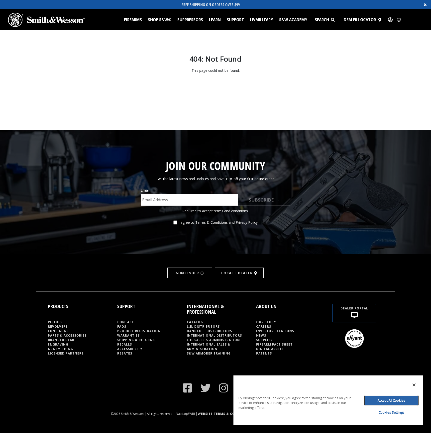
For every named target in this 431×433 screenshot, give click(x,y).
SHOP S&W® (159, 19)
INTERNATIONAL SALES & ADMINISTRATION (208, 346)
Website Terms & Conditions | (226, 414)
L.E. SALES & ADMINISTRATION (213, 340)
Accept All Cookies (391, 400)
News (261, 335)
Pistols (55, 322)
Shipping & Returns (136, 340)
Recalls (124, 344)
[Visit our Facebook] (187, 388)
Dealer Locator (360, 19)
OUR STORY (266, 322)
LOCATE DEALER (237, 273)
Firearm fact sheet (274, 344)
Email (145, 190)
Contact (125, 322)
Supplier (264, 340)
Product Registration (139, 331)
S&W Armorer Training (209, 353)
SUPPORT (235, 19)
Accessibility (129, 349)
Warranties (128, 335)
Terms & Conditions (211, 222)
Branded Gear (61, 340)
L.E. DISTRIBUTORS (203, 326)
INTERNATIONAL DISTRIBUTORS (214, 335)
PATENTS (264, 353)
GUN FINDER (187, 273)
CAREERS (263, 326)
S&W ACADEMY (293, 19)
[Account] (390, 19)
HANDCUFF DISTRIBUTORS (209, 331)
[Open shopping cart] (399, 19)
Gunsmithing (60, 349)
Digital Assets (270, 349)
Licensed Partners (66, 353)
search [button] (322, 19)
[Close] (414, 384)
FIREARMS (133, 19)
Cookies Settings (391, 412)
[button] (335, 19)
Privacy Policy (247, 222)
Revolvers (58, 326)
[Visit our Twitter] (205, 388)
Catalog (195, 322)
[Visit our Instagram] (223, 388)
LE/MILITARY (261, 19)
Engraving (58, 344)
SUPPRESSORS (190, 19)
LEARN (215, 19)
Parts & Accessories (67, 335)
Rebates (124, 353)
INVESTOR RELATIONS (275, 331)
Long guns (58, 331)
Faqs (121, 326)
